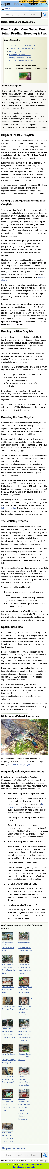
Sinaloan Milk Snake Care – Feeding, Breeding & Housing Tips (24, 1080)
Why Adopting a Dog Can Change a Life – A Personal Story (8, 946)
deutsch (43, 1)
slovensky (23, 1)
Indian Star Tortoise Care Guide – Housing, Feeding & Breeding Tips (9, 1058)
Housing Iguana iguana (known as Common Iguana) (8, 1079)
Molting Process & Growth (20, 58)
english (36, 1)
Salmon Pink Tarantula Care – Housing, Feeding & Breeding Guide (9, 1137)
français (30, 1)
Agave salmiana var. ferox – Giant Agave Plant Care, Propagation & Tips (25, 946)
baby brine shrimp (8, 508)
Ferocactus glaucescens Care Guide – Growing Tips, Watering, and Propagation (25, 1034)
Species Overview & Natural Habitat (24, 45)
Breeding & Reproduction (20, 55)
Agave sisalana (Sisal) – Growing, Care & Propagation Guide (8, 968)
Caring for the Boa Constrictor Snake (8, 1007)
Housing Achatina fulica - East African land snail (25, 1057)
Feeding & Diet (15, 52)
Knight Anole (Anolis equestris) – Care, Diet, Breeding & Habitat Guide (8, 1104)
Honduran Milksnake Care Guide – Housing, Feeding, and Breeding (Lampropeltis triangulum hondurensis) (24, 1109)
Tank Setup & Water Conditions (22, 49)
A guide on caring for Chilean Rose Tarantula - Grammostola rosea (25, 1006)
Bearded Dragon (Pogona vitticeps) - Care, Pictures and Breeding (25, 968)
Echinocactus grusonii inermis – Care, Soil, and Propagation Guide (8, 1033)
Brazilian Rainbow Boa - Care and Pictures (8, 989)
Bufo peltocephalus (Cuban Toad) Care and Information (25, 989)
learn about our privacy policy (24, 1167)
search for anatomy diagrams (20, 764)
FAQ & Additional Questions (21, 61)
